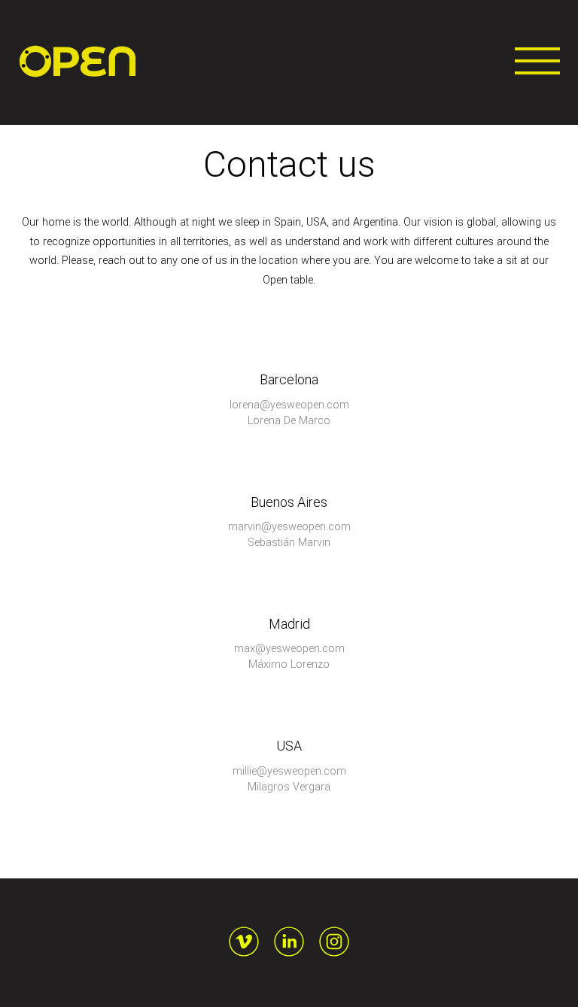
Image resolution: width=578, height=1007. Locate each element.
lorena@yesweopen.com (289, 405)
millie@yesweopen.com (289, 771)
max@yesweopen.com (289, 648)
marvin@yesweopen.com (289, 526)
